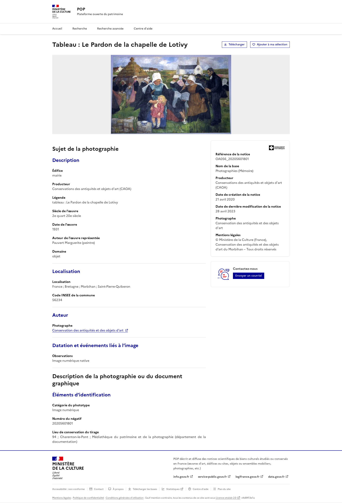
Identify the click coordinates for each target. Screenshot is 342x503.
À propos (118, 489)
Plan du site (224, 489)
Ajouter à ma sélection (272, 44)
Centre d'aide (143, 29)
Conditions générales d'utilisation (124, 498)
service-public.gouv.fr (212, 477)
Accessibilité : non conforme (68, 489)
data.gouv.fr (276, 477)
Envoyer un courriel (248, 276)
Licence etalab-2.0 (226, 498)
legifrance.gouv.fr (247, 477)
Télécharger (237, 44)
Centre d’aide (200, 489)
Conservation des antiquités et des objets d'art (88, 330)
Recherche (79, 29)
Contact (99, 489)
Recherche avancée (110, 29)
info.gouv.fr (181, 477)
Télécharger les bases (145, 489)
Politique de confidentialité (88, 498)
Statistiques (173, 489)
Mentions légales (61, 498)
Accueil (57, 29)
